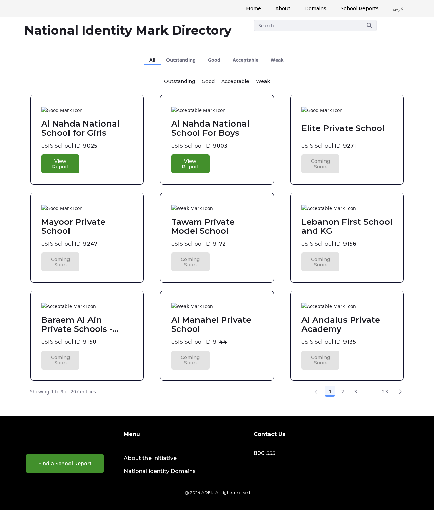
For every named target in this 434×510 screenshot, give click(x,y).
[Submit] (369, 25)
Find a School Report (65, 463)
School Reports (360, 8)
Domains (315, 8)
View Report (60, 164)
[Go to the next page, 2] (400, 391)
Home (253, 8)
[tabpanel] (217, 235)
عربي (398, 8)
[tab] (152, 60)
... (370, 391)
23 (385, 391)
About (282, 8)
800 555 (264, 453)
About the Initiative (150, 458)
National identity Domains (160, 471)
